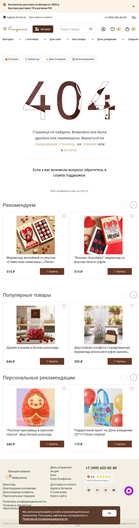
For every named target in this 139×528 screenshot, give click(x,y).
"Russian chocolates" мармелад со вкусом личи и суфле (99, 260)
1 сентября (31, 39)
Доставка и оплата (40, 17)
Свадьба (133, 39)
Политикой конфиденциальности (45, 519)
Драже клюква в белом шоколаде (33, 347)
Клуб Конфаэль (60, 478)
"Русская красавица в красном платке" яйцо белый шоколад (30, 432)
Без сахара (79, 39)
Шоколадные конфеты (18, 492)
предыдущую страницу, (55, 143)
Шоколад (9, 484)
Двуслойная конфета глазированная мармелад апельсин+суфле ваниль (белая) (102, 349)
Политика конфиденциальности (24, 501)
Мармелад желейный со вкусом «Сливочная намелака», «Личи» (31, 260)
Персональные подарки (19, 495)
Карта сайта (58, 495)
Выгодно (8, 39)
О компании (58, 492)
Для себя (55, 39)
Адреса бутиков (16, 17)
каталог (70, 149)
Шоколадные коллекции (19, 488)
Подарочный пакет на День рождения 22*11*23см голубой (103, 432)
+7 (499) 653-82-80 (115, 17)
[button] (133, 205)
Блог (53, 475)
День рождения (106, 39)
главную (90, 143)
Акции (54, 471)
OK (109, 513)
